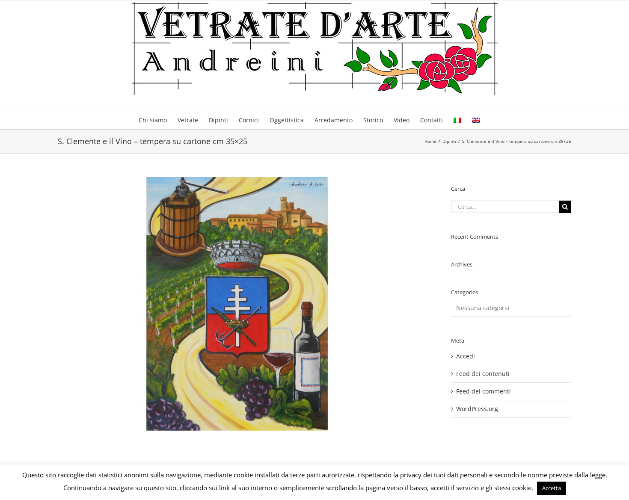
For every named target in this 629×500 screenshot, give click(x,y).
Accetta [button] (551, 488)
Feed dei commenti (483, 391)
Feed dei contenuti (483, 374)
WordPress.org (477, 409)
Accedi (465, 356)
